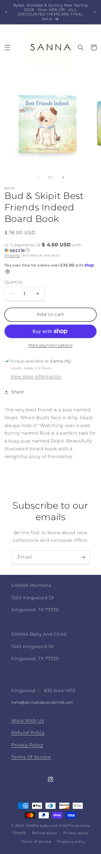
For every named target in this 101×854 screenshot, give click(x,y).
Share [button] (17, 391)
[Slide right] (63, 177)
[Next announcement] (95, 12)
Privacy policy (75, 833)
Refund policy (45, 833)
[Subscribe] (83, 557)
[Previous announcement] (6, 12)
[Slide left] (38, 177)
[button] (7, 47)
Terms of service (36, 842)
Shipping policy (71, 842)
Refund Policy (27, 732)
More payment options (50, 345)
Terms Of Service (31, 757)
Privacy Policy (27, 745)
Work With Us (27, 720)
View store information (36, 376)
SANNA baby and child (46, 826)
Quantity (13, 282)
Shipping (12, 255)
